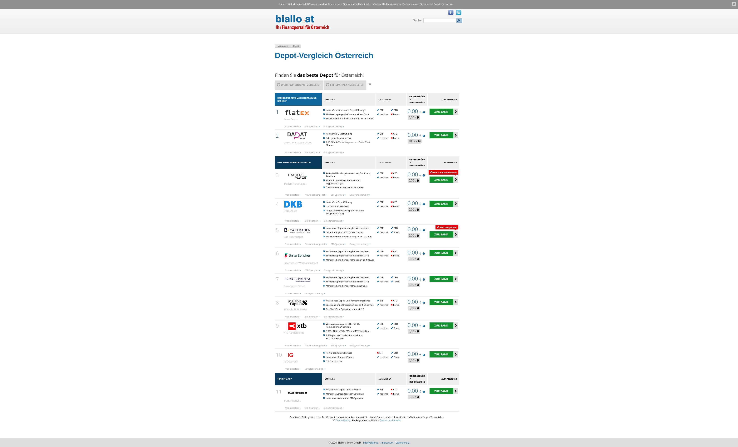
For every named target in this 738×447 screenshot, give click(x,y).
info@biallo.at (370, 442)
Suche (417, 20)
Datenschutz (403, 442)
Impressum (387, 442)
